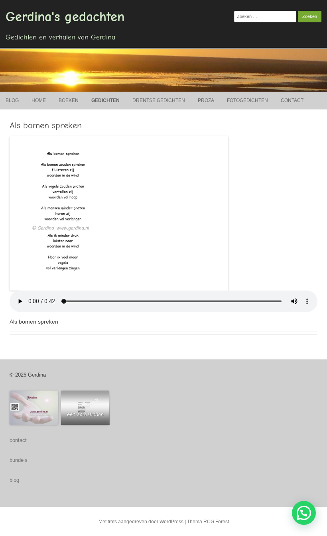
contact (18, 440)
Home (39, 100)
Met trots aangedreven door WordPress (140, 521)
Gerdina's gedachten (65, 17)
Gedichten (105, 100)
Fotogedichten (247, 100)
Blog (12, 100)
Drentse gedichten (158, 100)
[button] (304, 513)
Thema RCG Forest (208, 521)
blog (14, 480)
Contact (292, 100)
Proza (206, 100)
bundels (19, 460)
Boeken (69, 100)
